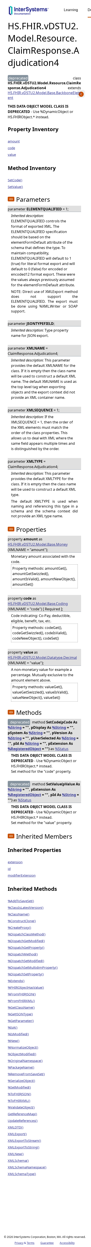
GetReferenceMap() (22, 1114)
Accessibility (67, 1243)
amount (14, 141)
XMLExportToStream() (24, 1140)
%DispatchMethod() (23, 954)
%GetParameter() (21, 1020)
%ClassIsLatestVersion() (26, 907)
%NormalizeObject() (23, 1047)
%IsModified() (18, 1034)
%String (15, 727)
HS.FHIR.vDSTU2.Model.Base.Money (38, 544)
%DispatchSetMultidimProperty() (33, 967)
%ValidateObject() (21, 1107)
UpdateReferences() (23, 1120)
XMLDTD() (15, 1127)
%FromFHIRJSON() (22, 994)
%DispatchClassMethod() (27, 934)
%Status (61, 748)
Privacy (19, 1243)
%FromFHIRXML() (21, 1000)
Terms (30, 1243)
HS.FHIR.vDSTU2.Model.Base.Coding (38, 603)
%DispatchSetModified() (26, 960)
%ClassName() (18, 914)
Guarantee (47, 1243)
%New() (13, 1040)
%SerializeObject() (21, 1080)
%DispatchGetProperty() (26, 947)
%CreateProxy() (19, 927)
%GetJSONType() (20, 1014)
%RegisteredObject (24, 748)
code (11, 148)
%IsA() (12, 1027)
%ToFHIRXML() (19, 1100)
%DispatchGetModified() (26, 941)
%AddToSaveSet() (21, 901)
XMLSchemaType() (22, 1174)
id (9, 868)
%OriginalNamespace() (25, 1060)
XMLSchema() (18, 1160)
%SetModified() (19, 1087)
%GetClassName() (21, 1007)
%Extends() (16, 980)
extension (15, 862)
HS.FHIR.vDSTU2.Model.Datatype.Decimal (42, 657)
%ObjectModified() (22, 1054)
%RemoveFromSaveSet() (26, 1074)
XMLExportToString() (23, 1147)
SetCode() (15, 180)
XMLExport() (17, 1134)
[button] (11, 199)
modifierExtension (22, 875)
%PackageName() (21, 1067)
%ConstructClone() (22, 921)
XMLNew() (16, 1154)
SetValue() (15, 186)
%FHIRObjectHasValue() (26, 987)
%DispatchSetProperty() (26, 974)
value (12, 154)
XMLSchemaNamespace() (27, 1167)
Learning (71, 10)
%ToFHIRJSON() (19, 1094)
